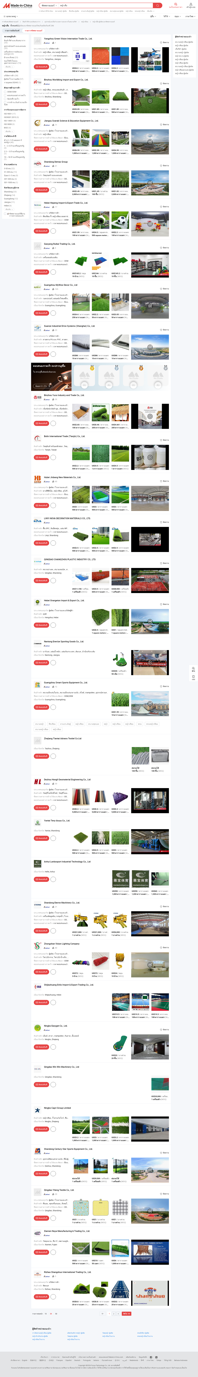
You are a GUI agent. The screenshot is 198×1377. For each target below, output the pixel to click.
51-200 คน (10, 172)
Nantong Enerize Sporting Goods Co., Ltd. (64, 641)
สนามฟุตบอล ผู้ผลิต (117, 11)
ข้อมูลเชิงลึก (143, 1357)
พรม (140, 724)
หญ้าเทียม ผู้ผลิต (102, 11)
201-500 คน (10, 179)
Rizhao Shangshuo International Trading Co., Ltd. (67, 1272)
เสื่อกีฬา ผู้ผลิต (181, 49)
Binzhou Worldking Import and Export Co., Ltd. (66, 79)
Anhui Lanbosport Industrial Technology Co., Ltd (67, 861)
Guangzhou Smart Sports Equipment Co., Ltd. (66, 682)
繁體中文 (42, 1360)
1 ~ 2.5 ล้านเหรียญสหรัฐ (14, 146)
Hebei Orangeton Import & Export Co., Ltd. (64, 600)
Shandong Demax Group (56, 161)
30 (51, 1314)
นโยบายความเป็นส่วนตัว (87, 1357)
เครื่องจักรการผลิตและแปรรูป (13, 52)
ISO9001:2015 (11, 117)
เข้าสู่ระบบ (190, 7)
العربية (124, 1360)
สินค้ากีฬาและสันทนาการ (14, 41)
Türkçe (158, 1360)
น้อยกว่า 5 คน (11, 175)
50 (56, 1314)
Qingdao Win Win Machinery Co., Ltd (61, 1066)
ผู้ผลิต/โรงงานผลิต (13, 79)
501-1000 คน (11, 182)
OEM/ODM (11, 91)
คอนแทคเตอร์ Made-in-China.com (111, 1357)
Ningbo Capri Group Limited (57, 1107)
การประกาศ (55, 1357)
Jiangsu (9, 202)
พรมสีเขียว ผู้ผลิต (143, 1333)
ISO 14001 (10, 120)
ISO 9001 (10, 113)
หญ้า (106, 724)
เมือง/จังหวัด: (39, 59)
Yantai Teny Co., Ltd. (57, 820)
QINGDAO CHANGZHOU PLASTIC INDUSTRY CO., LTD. (70, 559)
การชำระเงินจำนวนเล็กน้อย (15, 103)
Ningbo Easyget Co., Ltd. (55, 1025)
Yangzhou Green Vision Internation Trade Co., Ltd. (68, 38)
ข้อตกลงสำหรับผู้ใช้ (69, 1357)
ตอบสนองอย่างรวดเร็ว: (43, 55)
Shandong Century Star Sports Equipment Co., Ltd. (68, 1148)
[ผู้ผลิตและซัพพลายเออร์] (17, 5)
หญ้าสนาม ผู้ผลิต (182, 56)
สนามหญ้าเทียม (41, 729)
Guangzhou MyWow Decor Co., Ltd (60, 284)
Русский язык (107, 1360)
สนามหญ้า (39, 724)
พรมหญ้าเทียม (140, 11)
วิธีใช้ (165, 16)
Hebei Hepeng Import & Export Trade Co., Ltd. (66, 202)
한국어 (117, 1360)
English (24, 1360)
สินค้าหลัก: (38, 52)
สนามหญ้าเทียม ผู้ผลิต (184, 42)
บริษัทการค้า (11, 75)
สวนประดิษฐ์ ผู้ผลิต (87, 11)
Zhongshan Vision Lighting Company (61, 943)
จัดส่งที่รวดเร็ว (13, 99)
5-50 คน (9, 168)
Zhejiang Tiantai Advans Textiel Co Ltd (62, 738)
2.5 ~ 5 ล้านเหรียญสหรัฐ (14, 152)
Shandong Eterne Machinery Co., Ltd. (62, 902)
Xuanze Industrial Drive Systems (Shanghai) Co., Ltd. (69, 325)
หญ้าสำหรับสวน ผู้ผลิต (40, 1336)
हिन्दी (142, 1360)
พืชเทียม (52, 724)
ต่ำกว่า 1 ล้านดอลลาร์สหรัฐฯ (13, 141)
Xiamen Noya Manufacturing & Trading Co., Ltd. (67, 1231)
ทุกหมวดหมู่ (11, 16)
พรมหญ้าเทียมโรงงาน (145, 1336)
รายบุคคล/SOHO (12, 82)
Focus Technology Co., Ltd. (101, 1365)
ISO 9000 (9, 124)
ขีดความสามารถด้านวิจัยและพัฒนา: (49, 93)
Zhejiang (9, 195)
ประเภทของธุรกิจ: (41, 48)
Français (59, 1360)
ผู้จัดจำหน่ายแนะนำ (183, 37)
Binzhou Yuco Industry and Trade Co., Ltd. (64, 395)
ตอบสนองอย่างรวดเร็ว (16, 95)
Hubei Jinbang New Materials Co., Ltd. (62, 477)
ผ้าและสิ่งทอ (11, 57)
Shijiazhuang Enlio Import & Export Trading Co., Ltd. (69, 984)
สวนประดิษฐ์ (65, 724)
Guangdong (11, 198)
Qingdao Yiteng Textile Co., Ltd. (59, 1190)
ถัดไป (125, 1314)
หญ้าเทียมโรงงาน (108, 1336)
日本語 (51, 1360)
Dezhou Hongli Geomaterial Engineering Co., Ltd (67, 779)
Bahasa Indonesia (180, 1360)
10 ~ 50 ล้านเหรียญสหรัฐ (14, 158)
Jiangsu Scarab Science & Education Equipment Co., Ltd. (71, 120)
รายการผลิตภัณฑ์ (12, 31)
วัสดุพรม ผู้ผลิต (72, 1336)
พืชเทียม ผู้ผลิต (74, 11)
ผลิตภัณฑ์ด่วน (131, 1357)
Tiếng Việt (167, 1360)
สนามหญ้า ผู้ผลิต (61, 11)
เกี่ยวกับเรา (44, 1357)
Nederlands (134, 1360)
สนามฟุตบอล (93, 724)
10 (46, 1314)
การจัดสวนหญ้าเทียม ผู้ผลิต (41, 1333)
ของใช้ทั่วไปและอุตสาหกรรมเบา (12, 62)
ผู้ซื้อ (152, 16)
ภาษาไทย (150, 1360)
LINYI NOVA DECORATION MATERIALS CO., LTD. (67, 518)
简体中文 (33, 1360)
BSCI (7, 127)
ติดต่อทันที (43, 66)
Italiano (96, 1360)
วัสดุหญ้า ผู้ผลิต (107, 1333)
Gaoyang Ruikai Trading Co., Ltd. (59, 243)
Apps (177, 16)
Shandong (10, 191)
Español (69, 1360)
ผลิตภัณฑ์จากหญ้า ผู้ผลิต (76, 1333)
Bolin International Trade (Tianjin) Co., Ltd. (64, 436)
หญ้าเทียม (129, 11)
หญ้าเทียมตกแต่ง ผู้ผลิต (184, 70)
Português (87, 1360)
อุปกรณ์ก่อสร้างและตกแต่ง (15, 47)
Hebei (8, 205)
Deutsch (77, 1360)
